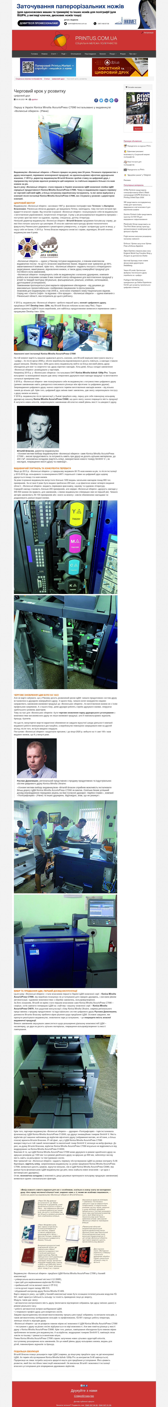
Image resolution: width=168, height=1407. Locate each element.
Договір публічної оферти (84, 1401)
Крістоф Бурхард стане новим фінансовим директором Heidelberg (136, 263)
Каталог (103, 53)
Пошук (112, 53)
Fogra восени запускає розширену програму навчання (137, 237)
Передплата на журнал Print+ (139, 146)
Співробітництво (84, 1396)
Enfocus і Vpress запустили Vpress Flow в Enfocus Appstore (137, 244)
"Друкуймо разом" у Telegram (139, 175)
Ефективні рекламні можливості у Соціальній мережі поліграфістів (137, 154)
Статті (53, 53)
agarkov (34, 99)
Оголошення (76, 53)
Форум (123, 53)
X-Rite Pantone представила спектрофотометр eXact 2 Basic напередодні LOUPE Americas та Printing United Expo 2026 (137, 194)
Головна (34, 53)
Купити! (138, 128)
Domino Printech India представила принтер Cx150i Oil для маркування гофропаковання (138, 216)
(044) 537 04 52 (91, 1405)
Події (63, 53)
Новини (44, 53)
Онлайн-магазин (134, 87)
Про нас (132, 53)
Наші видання (90, 53)
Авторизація (148, 32)
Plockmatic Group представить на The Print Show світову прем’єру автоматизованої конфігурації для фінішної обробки (137, 228)
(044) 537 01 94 (105, 1405)
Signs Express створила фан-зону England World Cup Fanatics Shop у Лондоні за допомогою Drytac (138, 253)
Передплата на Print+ (136, 169)
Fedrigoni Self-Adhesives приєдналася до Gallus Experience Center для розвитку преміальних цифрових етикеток (137, 283)
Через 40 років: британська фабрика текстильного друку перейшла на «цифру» (135, 272)
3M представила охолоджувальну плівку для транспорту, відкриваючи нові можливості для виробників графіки (137, 206)
